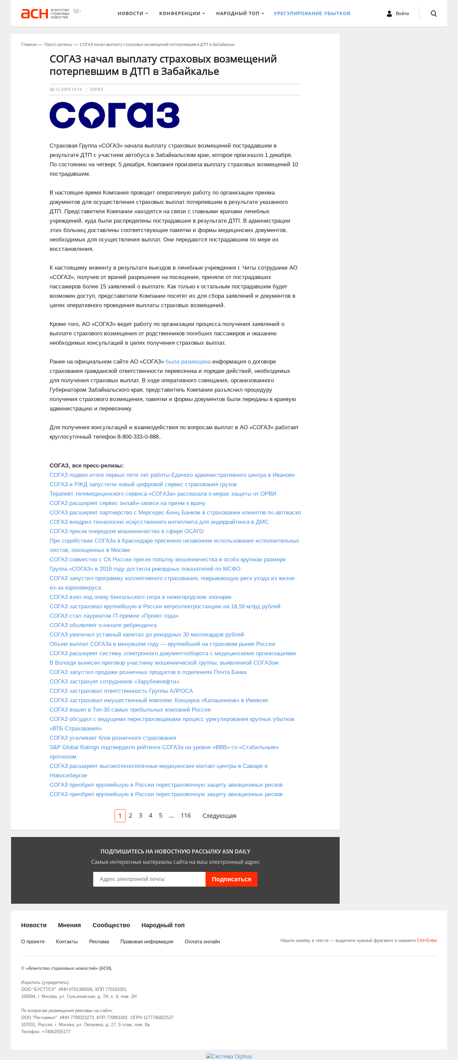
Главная (29, 44)
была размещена (188, 361)
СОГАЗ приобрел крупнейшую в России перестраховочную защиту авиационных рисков (166, 785)
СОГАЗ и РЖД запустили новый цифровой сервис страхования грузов (143, 484)
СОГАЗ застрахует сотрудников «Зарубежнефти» (114, 681)
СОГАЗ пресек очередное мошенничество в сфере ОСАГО (127, 531)
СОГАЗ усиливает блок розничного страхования (113, 738)
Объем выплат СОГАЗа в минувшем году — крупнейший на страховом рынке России (162, 644)
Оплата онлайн (202, 941)
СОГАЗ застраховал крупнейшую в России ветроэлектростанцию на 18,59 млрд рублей (165, 606)
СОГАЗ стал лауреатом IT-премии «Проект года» (114, 616)
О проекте (33, 941)
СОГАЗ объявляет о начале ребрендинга (103, 625)
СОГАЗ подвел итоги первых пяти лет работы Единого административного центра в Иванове (172, 475)
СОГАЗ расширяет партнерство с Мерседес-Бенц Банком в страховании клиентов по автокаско (175, 512)
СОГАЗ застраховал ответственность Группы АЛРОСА (121, 691)
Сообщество (111, 925)
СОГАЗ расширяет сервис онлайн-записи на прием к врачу (128, 503)
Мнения (69, 925)
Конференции (180, 13)
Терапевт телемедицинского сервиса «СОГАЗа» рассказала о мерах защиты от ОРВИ (163, 494)
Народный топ (163, 925)
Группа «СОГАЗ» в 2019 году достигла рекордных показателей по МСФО (145, 569)
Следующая (219, 816)
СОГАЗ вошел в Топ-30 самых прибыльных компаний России (130, 710)
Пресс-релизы (58, 44)
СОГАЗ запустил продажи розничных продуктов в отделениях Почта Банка (148, 672)
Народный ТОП (238, 13)
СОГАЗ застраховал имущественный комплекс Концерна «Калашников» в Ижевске (159, 700)
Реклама (99, 941)
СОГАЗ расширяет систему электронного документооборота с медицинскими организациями (173, 653)
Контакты (67, 941)
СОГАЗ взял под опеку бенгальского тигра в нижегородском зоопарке (140, 597)
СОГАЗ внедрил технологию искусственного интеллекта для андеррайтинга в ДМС (159, 522)
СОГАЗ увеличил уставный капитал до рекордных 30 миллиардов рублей (147, 634)
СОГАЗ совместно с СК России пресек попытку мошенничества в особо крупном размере (168, 559)
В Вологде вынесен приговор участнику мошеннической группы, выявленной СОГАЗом (164, 663)
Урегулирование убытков (312, 13)
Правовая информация (146, 941)
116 (186, 815)
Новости (131, 13)
